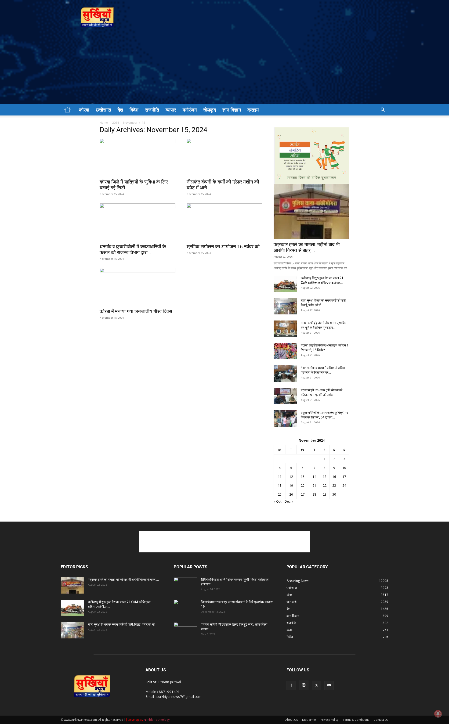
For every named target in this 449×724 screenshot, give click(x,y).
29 (324, 494)
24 (344, 485)
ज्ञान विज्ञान (231, 110)
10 (344, 467)
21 (314, 485)
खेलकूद (209, 110)
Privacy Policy (329, 720)
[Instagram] (303, 685)
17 (344, 476)
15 (324, 476)
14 (314, 476)
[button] (382, 110)
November (130, 123)
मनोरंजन (190, 110)
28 (314, 494)
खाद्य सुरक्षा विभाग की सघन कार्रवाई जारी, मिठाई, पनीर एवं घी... (122, 624)
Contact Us (381, 720)
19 (291, 485)
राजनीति (152, 110)
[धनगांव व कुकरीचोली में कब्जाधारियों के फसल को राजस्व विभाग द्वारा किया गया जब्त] (137, 222)
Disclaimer (309, 720)
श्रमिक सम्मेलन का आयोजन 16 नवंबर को (223, 246)
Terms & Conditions (356, 720)
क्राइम (253, 110)
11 (280, 476)
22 (324, 485)
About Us (291, 720)
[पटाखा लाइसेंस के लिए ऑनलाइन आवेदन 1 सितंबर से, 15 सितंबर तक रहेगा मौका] (285, 351)
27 (302, 494)
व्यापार (171, 110)
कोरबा (84, 110)
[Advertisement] (224, 69)
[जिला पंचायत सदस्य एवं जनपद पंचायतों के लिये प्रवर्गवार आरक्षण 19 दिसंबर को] (185, 608)
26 (291, 494)
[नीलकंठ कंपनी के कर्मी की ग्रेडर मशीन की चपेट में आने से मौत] (224, 157)
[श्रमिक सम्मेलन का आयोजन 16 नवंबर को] (224, 222)
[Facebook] (291, 685)
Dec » (288, 501)
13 (302, 476)
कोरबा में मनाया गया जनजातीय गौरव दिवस (136, 311)
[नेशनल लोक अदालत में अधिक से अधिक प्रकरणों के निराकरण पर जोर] (285, 373)
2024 (115, 123)
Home (104, 123)
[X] (316, 685)
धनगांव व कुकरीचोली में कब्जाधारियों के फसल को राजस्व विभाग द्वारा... (133, 249)
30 (334, 494)
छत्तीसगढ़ (103, 110)
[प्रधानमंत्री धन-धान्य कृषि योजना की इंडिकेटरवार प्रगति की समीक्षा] (285, 396)
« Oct (278, 501)
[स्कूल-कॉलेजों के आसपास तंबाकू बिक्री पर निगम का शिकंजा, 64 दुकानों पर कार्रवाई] (285, 418)
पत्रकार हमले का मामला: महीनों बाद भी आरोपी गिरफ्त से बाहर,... (307, 247)
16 (334, 476)
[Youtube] (329, 685)
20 (302, 485)
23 (334, 485)
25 (280, 494)
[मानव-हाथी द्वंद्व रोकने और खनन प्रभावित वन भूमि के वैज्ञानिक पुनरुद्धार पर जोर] (285, 329)
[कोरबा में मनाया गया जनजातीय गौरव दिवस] (137, 287)
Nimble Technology (157, 720)
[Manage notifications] (438, 713)
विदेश (134, 110)
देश (120, 110)
